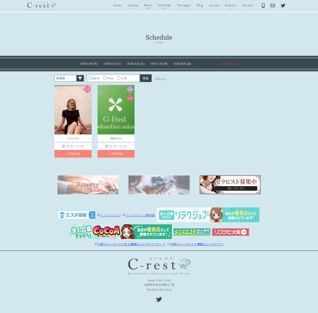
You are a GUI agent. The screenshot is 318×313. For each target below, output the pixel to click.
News (148, 6)
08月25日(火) (112, 63)
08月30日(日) (229, 63)
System (133, 6)
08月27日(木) (159, 63)
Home (117, 6)
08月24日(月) (89, 63)
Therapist (184, 6)
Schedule (164, 6)
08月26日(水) (135, 63)
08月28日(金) (182, 63)
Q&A (159, 185)
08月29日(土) (206, 63)
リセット (160, 78)
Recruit (247, 6)
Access (214, 6)
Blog (200, 6)
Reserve (230, 6)
